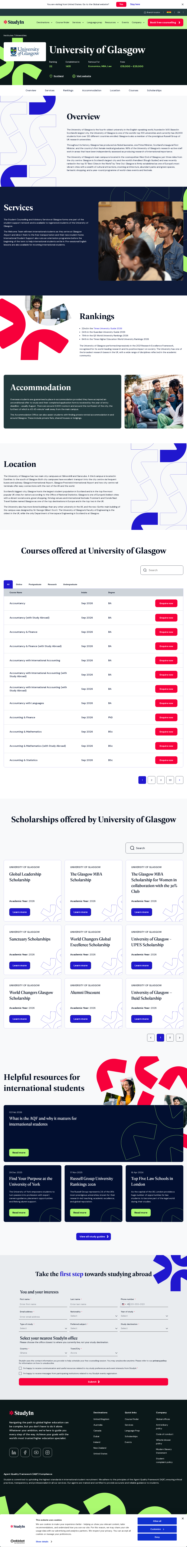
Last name (76, 1299)
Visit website (84, 76)
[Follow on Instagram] (47, 1452)
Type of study (27, 1324)
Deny (157, 1537)
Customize (155, 1529)
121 (170, 780)
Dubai (96, 1436)
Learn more (20, 912)
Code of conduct (164, 1434)
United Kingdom (101, 1419)
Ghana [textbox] (23, 1352)
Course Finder (132, 1419)
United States (100, 1453)
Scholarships (131, 1436)
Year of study (128, 1311)
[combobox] (125, 1304)
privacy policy (159, 1360)
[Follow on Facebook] (25, 1452)
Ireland (97, 1442)
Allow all (157, 1521)
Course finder (62, 22)
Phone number (128, 1299)
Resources (110, 22)
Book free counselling (163, 22)
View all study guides (92, 1236)
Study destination (130, 1324)
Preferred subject (79, 1324)
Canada (97, 1430)
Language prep (94, 22)
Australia (98, 1424)
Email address (27, 1311)
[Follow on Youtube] (36, 1452)
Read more (18, 1152)
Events (125, 22)
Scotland (59, 76)
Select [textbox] (74, 1315)
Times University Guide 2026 (108, 328)
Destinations (43, 22)
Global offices (163, 1419)
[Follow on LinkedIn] (13, 1452)
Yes (121, 4)
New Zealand (100, 1447)
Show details (42, 1541)
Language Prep (132, 1430)
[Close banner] (183, 1518)
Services (76, 22)
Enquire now (166, 603)
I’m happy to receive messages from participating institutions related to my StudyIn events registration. (70, 1373)
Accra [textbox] (74, 1352)
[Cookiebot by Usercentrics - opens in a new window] (18, 1542)
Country (24, 1348)
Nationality (76, 1311)
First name (25, 1299)
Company (137, 22)
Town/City (76, 1348)
